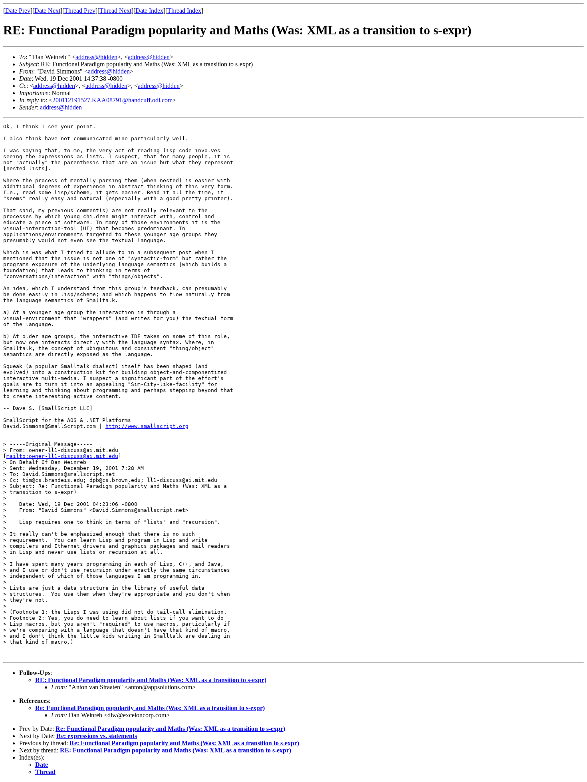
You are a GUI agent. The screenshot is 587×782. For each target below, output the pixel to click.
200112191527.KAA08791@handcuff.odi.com (112, 100)
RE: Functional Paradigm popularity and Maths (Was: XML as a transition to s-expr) (150, 680)
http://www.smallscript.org (146, 426)
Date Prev (17, 10)
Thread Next (115, 10)
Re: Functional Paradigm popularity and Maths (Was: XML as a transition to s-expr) (150, 707)
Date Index (149, 10)
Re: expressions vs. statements (96, 735)
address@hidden (96, 57)
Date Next (47, 10)
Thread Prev (79, 10)
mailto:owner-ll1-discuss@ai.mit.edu (62, 456)
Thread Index (184, 10)
